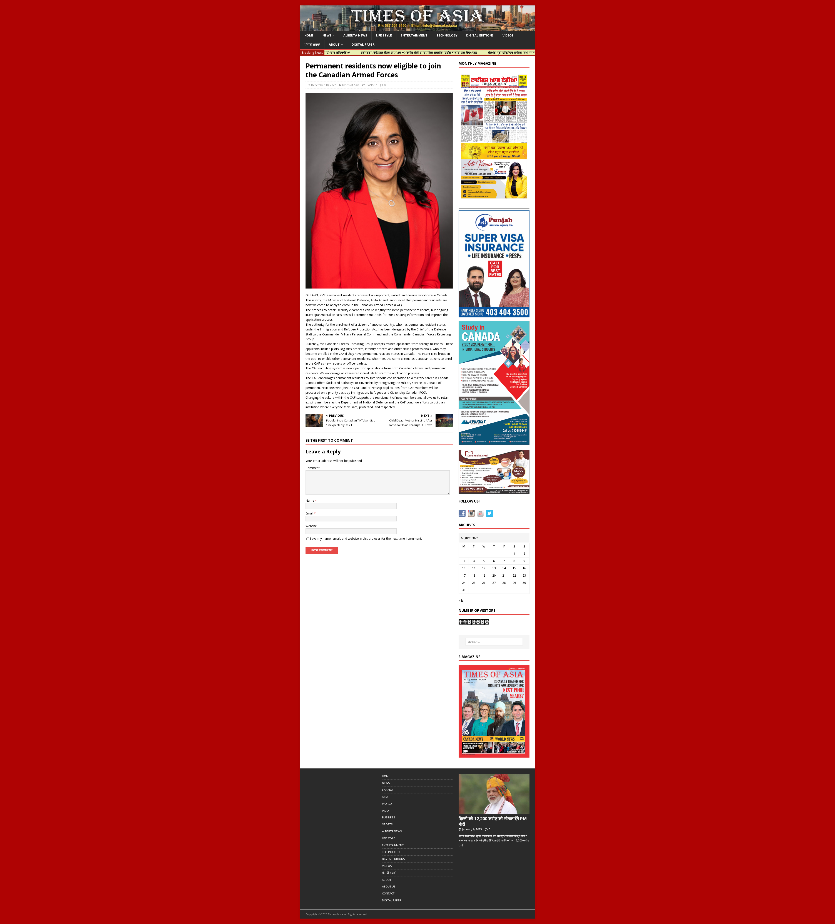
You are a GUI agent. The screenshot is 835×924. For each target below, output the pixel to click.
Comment (313, 468)
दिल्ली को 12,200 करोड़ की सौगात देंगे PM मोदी (493, 821)
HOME (309, 35)
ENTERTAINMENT (414, 35)
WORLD (387, 804)
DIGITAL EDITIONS (480, 35)
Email (310, 513)
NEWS (326, 35)
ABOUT (334, 44)
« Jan (462, 600)
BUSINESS (388, 817)
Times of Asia (350, 85)
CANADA (371, 85)
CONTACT (388, 893)
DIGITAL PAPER (363, 44)
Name (310, 500)
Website (311, 526)
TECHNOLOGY (446, 35)
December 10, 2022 (323, 85)
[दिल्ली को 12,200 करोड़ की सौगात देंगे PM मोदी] (494, 811)
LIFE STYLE (384, 35)
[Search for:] (494, 641)
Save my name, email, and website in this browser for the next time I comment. (366, 538)
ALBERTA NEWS (355, 35)
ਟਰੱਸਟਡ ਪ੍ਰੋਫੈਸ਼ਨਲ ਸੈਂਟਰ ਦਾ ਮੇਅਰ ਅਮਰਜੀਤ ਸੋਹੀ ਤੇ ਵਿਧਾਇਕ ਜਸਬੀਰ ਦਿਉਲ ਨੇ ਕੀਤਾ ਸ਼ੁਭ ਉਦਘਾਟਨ (374, 52)
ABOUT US (389, 886)
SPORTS (387, 824)
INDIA (385, 811)
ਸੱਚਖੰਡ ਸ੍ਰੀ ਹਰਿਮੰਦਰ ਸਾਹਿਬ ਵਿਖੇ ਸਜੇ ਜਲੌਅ (469, 52)
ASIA (385, 797)
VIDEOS (508, 35)
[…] (461, 845)
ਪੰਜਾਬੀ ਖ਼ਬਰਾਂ (312, 44)
